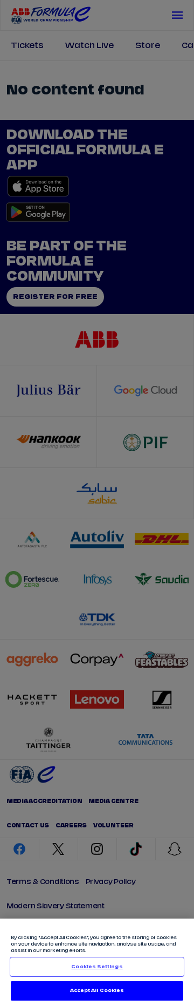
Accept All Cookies (97, 991)
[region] (97, 962)
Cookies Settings (96, 967)
